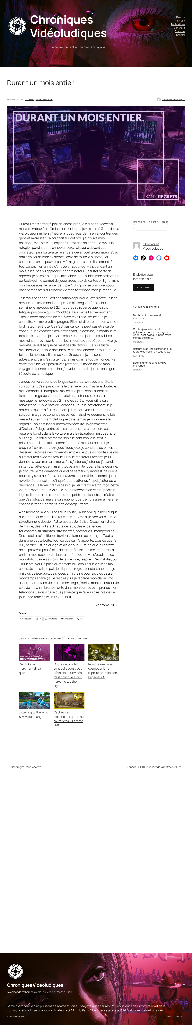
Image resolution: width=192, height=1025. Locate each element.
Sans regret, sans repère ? (26, 767)
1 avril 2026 (138, 369)
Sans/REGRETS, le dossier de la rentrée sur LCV (154, 767)
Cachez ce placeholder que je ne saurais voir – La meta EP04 (69, 718)
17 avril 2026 (138, 341)
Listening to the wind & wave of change (33, 714)
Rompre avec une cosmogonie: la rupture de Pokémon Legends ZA (102, 670)
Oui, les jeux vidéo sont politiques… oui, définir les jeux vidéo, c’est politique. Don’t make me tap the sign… (68, 675)
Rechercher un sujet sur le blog (151, 221)
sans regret (83, 638)
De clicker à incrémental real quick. (30, 668)
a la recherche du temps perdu (34, 638)
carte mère (56, 638)
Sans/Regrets (44, 99)
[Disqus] (69, 818)
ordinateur (69, 638)
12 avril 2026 (138, 355)
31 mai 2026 (138, 322)
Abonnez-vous (143, 287)
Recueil (29, 99)
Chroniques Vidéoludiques (68, 26)
